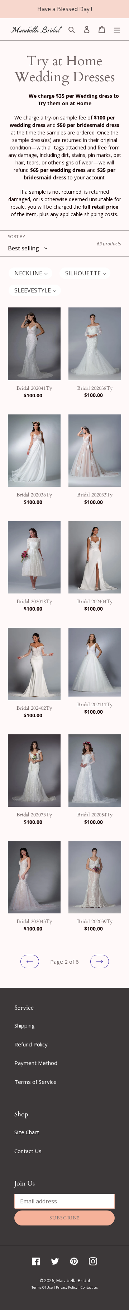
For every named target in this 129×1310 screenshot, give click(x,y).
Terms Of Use (42, 1287)
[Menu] (116, 29)
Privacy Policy (67, 1287)
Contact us (89, 1287)
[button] (30, 273)
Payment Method (35, 1062)
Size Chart (26, 1132)
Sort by (16, 237)
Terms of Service (35, 1081)
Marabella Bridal (73, 1281)
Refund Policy (31, 1044)
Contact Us (28, 1150)
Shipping (24, 1025)
